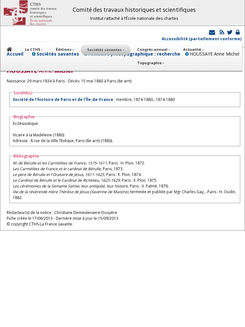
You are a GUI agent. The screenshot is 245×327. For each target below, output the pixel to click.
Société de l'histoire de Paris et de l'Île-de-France (63, 99)
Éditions (64, 49)
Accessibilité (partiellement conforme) (201, 39)
